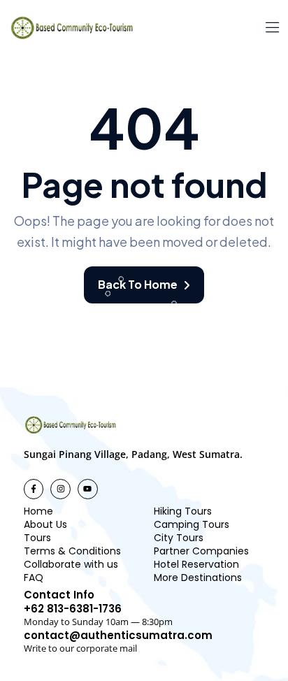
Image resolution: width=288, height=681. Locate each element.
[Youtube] (88, 489)
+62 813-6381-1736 (73, 608)
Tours (37, 538)
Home (38, 511)
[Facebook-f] (34, 489)
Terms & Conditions (72, 551)
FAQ (33, 578)
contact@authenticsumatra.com (118, 635)
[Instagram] (60, 489)
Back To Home (138, 284)
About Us (45, 524)
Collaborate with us (71, 564)
